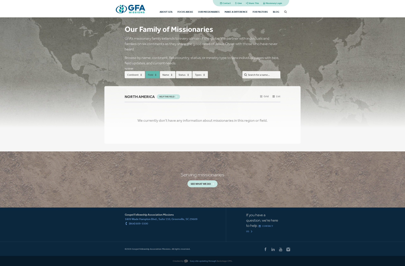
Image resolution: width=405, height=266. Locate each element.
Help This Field (166, 96)
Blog (276, 11)
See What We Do (201, 183)
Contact (227, 3)
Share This (254, 3)
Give (239, 3)
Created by (178, 261)
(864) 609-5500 (138, 223)
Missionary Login (274, 3)
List (278, 96)
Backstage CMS (224, 261)
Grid (266, 96)
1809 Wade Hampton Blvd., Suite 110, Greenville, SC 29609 (161, 219)
